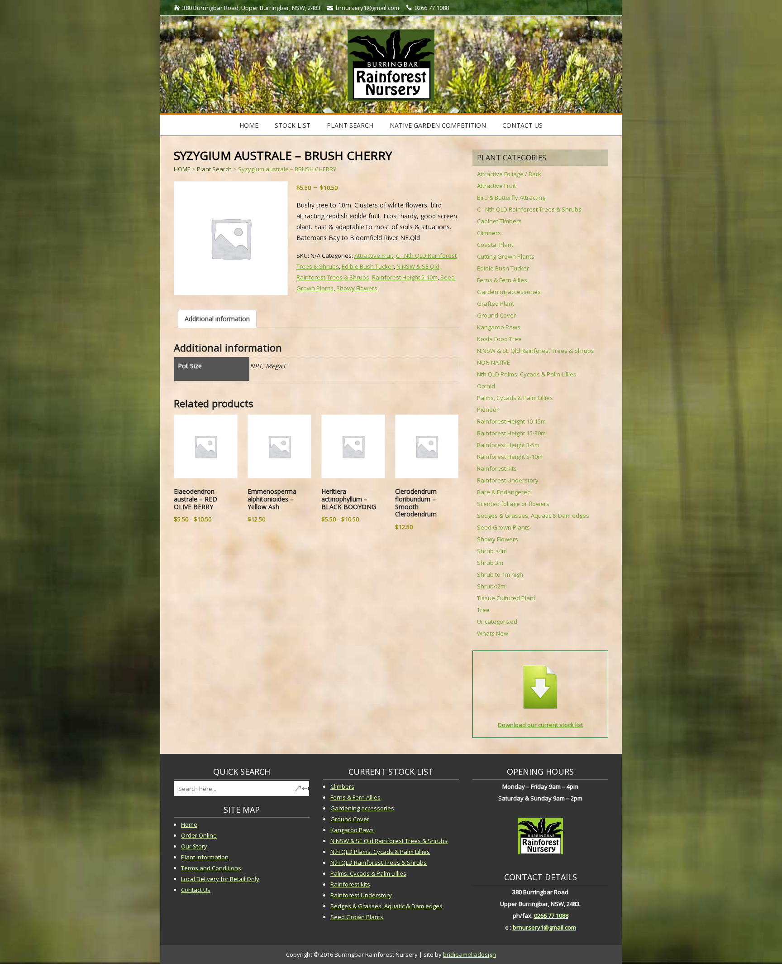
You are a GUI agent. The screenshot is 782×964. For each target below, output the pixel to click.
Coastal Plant (495, 245)
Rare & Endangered (504, 492)
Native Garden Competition (438, 125)
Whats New (492, 633)
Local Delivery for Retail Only (220, 879)
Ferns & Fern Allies (502, 280)
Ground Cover (496, 315)
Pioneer (488, 409)
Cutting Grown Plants (505, 256)
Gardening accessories (509, 292)
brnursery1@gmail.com (544, 927)
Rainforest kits (497, 468)
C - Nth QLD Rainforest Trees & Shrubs (529, 209)
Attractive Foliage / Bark (509, 174)
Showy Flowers (356, 288)
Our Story (194, 846)
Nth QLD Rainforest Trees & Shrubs (378, 862)
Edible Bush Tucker (368, 266)
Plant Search (350, 125)
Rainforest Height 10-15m (511, 421)
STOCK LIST (292, 125)
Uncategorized (497, 621)
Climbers (489, 233)
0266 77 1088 (551, 915)
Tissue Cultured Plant (506, 598)
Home (248, 125)
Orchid (486, 386)
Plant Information (205, 857)
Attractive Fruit (373, 255)
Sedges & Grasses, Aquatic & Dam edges (533, 515)
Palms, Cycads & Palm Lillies (515, 398)
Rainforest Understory (508, 480)
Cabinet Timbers (499, 221)
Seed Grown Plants (503, 527)
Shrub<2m (491, 586)
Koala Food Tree (499, 339)
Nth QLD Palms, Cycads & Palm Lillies (527, 374)
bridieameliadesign (469, 954)
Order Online (199, 835)
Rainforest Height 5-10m (405, 277)
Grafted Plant (495, 303)
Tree (483, 610)
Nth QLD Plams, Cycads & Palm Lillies (380, 852)
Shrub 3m (490, 563)
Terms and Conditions (211, 868)
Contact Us (522, 125)
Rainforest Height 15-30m (511, 433)
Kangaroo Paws (498, 327)
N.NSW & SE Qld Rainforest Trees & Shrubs (535, 351)
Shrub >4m (492, 551)
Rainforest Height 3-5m (508, 445)
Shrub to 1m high (500, 574)
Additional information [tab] (217, 318)
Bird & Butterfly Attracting (511, 197)
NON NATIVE (493, 362)
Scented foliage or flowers (513, 504)
